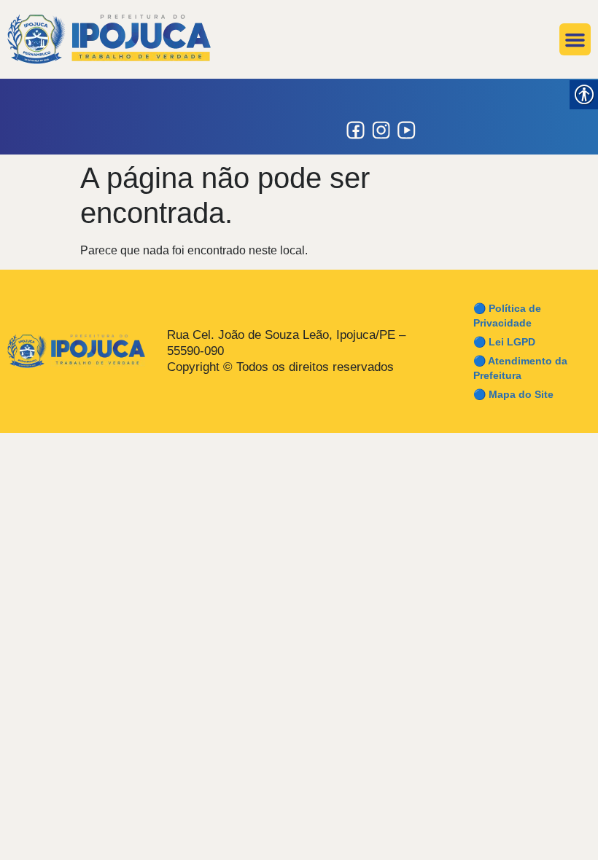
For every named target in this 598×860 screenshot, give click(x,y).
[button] (575, 39)
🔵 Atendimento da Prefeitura (520, 368)
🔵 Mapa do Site (513, 394)
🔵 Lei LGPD (504, 342)
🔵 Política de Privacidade (507, 315)
